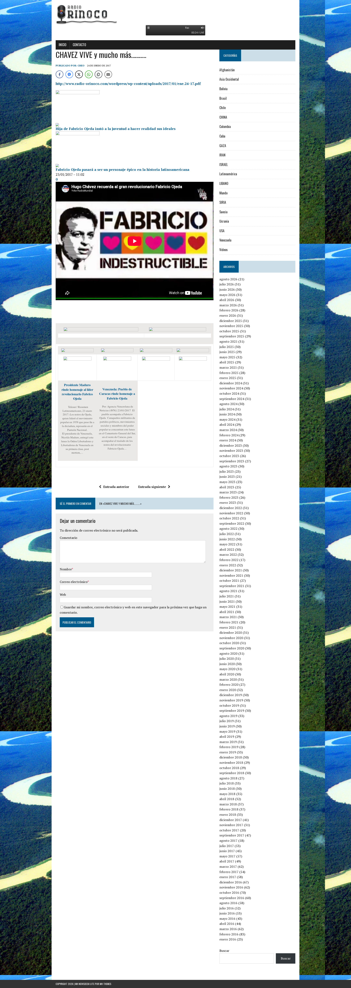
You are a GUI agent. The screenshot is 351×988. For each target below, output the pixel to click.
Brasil (223, 98)
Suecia (223, 211)
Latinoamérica (228, 173)
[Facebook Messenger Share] (69, 74)
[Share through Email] (108, 74)
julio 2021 (226, 596)
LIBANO (223, 183)
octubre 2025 (229, 331)
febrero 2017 (228, 872)
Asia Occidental (229, 79)
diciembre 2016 (230, 882)
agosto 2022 (228, 528)
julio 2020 (226, 658)
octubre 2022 (229, 518)
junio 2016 (227, 913)
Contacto (79, 44)
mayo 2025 (227, 357)
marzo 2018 (228, 804)
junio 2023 (227, 476)
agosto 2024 (228, 404)
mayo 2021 (227, 606)
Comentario (68, 537)
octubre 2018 (229, 768)
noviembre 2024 (231, 388)
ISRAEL (223, 164)
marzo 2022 (228, 554)
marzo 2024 (228, 430)
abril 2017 (226, 861)
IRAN (222, 155)
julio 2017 (226, 846)
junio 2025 (227, 352)
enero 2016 (227, 939)
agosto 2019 (228, 716)
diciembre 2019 (230, 695)
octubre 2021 (229, 580)
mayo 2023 (227, 482)
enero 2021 (227, 627)
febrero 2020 (228, 684)
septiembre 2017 (231, 835)
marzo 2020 (228, 679)
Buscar (224, 950)
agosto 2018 (228, 778)
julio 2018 (226, 783)
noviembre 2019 (231, 700)
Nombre (66, 569)
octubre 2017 (229, 830)
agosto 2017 (228, 840)
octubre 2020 (229, 643)
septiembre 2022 (231, 523)
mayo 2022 (227, 544)
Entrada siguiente (152, 486)
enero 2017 (227, 877)
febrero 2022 (228, 560)
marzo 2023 (228, 492)
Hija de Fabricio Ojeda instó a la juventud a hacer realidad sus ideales (116, 128)
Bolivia (223, 88)
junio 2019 (227, 726)
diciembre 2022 (230, 508)
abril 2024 (226, 424)
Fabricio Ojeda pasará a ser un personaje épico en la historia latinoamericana (122, 169)
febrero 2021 (228, 622)
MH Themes (105, 984)
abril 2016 (226, 923)
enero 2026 (227, 315)
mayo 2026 (227, 294)
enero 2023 (227, 502)
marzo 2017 (228, 866)
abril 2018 (226, 799)
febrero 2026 (228, 310)
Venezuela (225, 240)
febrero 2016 (228, 934)
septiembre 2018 (231, 773)
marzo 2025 (228, 367)
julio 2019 (226, 721)
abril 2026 (226, 300)
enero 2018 (227, 814)
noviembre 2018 (231, 762)
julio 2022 (226, 534)
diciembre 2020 (230, 632)
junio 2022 (227, 539)
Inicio (62, 44)
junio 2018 (227, 788)
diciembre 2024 (230, 383)
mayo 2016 (227, 918)
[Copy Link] (98, 74)
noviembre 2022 (231, 513)
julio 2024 (226, 409)
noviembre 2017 (231, 825)
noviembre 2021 (231, 575)
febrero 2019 (228, 747)
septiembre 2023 (231, 461)
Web (63, 594)
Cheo (81, 65)
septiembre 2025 (231, 336)
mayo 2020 (227, 669)
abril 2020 (226, 674)
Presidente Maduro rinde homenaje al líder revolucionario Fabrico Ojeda (77, 391)
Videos (223, 249)
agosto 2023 (228, 466)
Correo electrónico (74, 582)
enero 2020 (227, 690)
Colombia (225, 126)
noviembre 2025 (231, 326)
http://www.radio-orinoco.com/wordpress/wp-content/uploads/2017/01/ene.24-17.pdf (128, 83)
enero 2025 (227, 378)
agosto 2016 (228, 903)
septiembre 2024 (231, 398)
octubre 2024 (229, 393)
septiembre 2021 (231, 586)
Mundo (223, 193)
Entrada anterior (116, 486)
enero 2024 (227, 440)
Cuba (222, 136)
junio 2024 (227, 414)
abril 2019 (226, 736)
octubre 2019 (229, 705)
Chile (222, 107)
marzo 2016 (228, 929)
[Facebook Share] (59, 74)
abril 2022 (226, 549)
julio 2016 (226, 908)
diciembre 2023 (230, 445)
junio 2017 (227, 851)
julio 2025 (226, 346)
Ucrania (224, 221)
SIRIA (222, 202)
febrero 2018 (228, 809)
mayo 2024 (227, 419)
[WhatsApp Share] (89, 74)
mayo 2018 (227, 794)
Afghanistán (227, 69)
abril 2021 (226, 612)
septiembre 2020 (231, 648)
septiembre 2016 (231, 898)
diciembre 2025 (230, 320)
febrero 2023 (228, 497)
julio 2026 (226, 284)
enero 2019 (227, 752)
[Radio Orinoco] (175, 14)
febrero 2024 (228, 435)
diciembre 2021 (230, 570)
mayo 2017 (227, 856)
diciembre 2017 (230, 820)
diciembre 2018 (230, 757)
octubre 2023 (229, 456)
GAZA (222, 145)
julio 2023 (226, 471)
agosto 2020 (228, 653)
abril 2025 (226, 362)
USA (221, 230)
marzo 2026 (228, 305)
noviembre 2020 (231, 638)
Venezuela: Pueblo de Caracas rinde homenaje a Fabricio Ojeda (117, 394)
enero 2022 (227, 565)
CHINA (223, 117)
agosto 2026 (228, 279)
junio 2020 (227, 664)
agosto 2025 (228, 341)
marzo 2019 (228, 742)
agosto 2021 (228, 591)
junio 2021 (227, 601)
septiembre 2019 (231, 710)
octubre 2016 (229, 892)
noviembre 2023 (231, 450)
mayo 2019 (227, 731)
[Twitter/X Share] (79, 74)
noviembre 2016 (231, 887)
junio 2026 (227, 289)
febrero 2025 (228, 372)
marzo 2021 (228, 617)
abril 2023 (226, 487)
